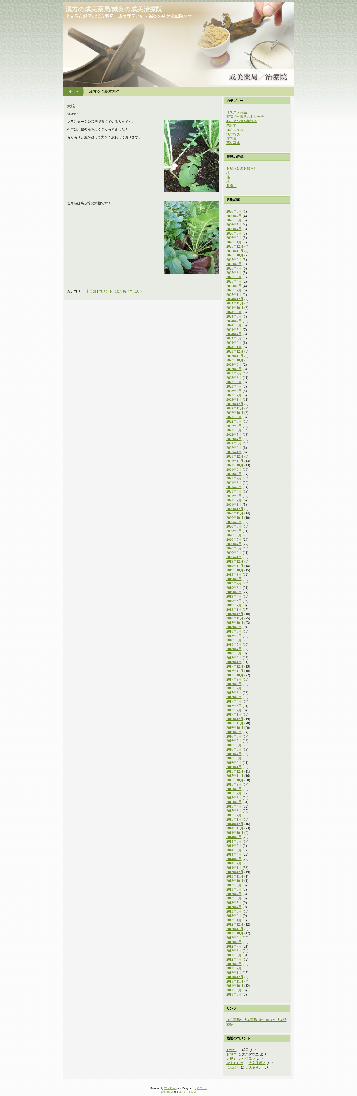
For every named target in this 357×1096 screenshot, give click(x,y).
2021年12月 (234, 456)
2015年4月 (234, 806)
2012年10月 (234, 933)
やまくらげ (234, 1063)
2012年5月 (234, 955)
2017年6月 (234, 693)
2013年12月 (234, 872)
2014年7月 (234, 846)
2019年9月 (234, 574)
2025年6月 (234, 273)
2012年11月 (234, 929)
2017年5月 (234, 697)
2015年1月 (234, 819)
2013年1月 (234, 920)
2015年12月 (234, 771)
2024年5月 (234, 329)
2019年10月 (234, 570)
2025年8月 (234, 264)
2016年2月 (234, 763)
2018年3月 (234, 653)
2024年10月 (234, 308)
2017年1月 (234, 714)
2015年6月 (234, 798)
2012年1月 (234, 972)
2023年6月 (234, 378)
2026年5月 (234, 224)
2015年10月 (234, 780)
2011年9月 (234, 990)
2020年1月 (234, 557)
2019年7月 (234, 583)
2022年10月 (234, 413)
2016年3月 (234, 758)
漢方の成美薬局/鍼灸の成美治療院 (114, 9)
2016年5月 (234, 749)
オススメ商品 (236, 112)
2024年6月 (234, 325)
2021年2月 (234, 500)
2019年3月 (234, 601)
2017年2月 (234, 710)
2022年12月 (234, 404)
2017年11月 (234, 671)
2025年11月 (234, 251)
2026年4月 (234, 229)
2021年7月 (234, 478)
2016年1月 (234, 767)
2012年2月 (234, 968)
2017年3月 (234, 706)
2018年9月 (234, 627)
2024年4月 (234, 334)
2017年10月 (234, 675)
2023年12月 (234, 351)
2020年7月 (234, 531)
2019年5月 (234, 592)
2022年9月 (234, 417)
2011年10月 (234, 986)
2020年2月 (234, 553)
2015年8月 (234, 789)
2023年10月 (234, 360)
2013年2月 (234, 916)
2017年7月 (234, 688)
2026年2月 (234, 238)
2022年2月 (234, 448)
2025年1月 (234, 294)
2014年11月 (234, 828)
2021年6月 (234, 483)
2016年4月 (234, 754)
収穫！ (231, 186)
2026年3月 (234, 233)
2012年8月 (234, 942)
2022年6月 (234, 430)
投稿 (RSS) (167, 1091)
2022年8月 (234, 421)
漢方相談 (233, 134)
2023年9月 (234, 364)
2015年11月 (234, 776)
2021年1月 (234, 504)
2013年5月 (234, 903)
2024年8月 (234, 316)
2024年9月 (234, 312)
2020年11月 (234, 513)
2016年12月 (234, 719)
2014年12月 (234, 824)
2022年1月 (234, 452)
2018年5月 (234, 644)
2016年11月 (234, 723)
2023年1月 (234, 399)
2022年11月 (234, 408)
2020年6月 (234, 535)
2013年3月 (234, 911)
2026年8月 (234, 211)
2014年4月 (234, 854)
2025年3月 (234, 286)
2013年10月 (234, 881)
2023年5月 (234, 382)
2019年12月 (234, 561)
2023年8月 (234, 369)
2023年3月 (234, 391)
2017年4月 (234, 701)
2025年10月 (234, 255)
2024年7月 (234, 321)
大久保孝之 (246, 1059)
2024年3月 (234, 338)
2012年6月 (234, 951)
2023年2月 (234, 395)
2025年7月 (234, 268)
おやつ (231, 1050)
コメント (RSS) (187, 1091)
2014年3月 (234, 859)
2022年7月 (234, 426)
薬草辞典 (233, 143)
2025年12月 (234, 246)
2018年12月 (234, 614)
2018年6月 (234, 640)
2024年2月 (234, 343)
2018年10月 (234, 623)
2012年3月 (234, 964)
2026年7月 (234, 216)
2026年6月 (234, 220)
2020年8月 (234, 526)
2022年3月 (234, 443)
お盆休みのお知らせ (241, 168)
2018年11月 (234, 618)
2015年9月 (234, 784)
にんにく (233, 1067)
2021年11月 (234, 461)
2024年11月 (234, 303)
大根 (71, 106)
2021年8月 (234, 474)
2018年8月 (234, 631)
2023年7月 (234, 373)
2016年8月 (234, 736)
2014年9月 (234, 837)
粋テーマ (202, 1088)
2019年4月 (234, 596)
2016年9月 (234, 732)
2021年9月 (234, 469)
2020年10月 (234, 518)
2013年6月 (234, 898)
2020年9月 (234, 522)
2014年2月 (234, 863)
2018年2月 (234, 658)
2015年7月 (234, 793)
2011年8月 (234, 994)
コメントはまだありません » (120, 291)
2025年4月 (234, 281)
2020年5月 (234, 539)
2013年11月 (234, 876)
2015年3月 (234, 811)
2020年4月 (234, 544)
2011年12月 (234, 977)
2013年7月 (234, 894)
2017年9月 (234, 679)
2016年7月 (234, 741)
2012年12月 (234, 924)
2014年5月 (234, 850)
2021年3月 (234, 496)
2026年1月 (234, 242)
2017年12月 (234, 666)
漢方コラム (234, 130)
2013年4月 (234, 907)
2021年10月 (234, 465)
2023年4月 (234, 386)
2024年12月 (234, 299)
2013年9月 (234, 885)
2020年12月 (234, 509)
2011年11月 (234, 981)
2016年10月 (234, 728)
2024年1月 (234, 347)
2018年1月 (234, 662)
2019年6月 (234, 588)
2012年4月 (234, 959)
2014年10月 (234, 833)
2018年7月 (234, 636)
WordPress (170, 1088)
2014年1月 (234, 868)
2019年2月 (234, 605)
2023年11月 (234, 356)
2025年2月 (234, 290)
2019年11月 (234, 566)
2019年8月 (234, 579)
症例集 (231, 138)
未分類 (91, 291)
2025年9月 (234, 259)
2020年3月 (234, 548)
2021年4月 (234, 491)
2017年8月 (234, 684)
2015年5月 (234, 802)
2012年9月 (234, 937)
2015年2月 (234, 815)
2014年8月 (234, 841)
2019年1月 (234, 609)
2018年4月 (234, 649)
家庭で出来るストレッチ (245, 117)
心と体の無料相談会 (241, 121)
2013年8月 (234, 889)
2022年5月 (234, 434)
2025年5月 (234, 277)
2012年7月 (234, 946)
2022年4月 (234, 439)
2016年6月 (234, 745)
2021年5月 (234, 487)
